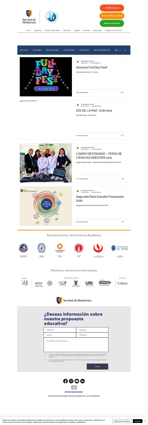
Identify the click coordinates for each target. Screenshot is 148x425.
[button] (97, 31)
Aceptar (137, 421)
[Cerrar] (145, 421)
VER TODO (24, 50)
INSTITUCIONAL (52, 50)
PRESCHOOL (84, 50)
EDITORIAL (37, 50)
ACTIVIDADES (69, 50)
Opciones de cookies (122, 421)
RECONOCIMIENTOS (102, 50)
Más (116, 50)
